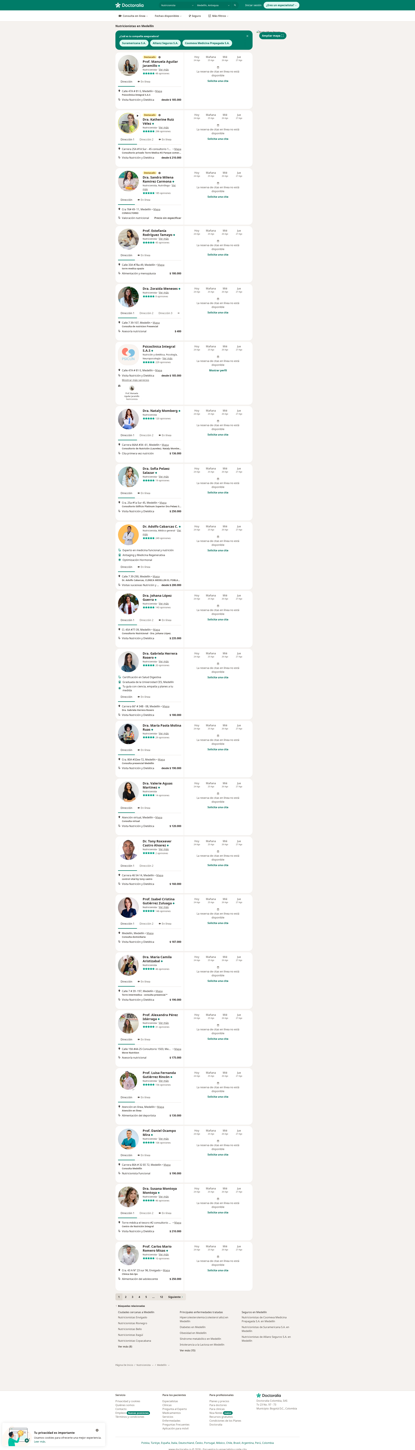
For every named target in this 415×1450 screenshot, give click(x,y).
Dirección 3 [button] (165, 313)
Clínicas (167, 1405)
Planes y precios (219, 1401)
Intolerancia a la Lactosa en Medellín (202, 1344)
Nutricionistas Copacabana (134, 1340)
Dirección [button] (126, 81)
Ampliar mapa (271, 35)
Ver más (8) (125, 1346)
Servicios (167, 1417)
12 (161, 1297)
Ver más (164, 69)
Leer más (39, 1441)
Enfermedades (171, 1420)
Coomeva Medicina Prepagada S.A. (207, 43)
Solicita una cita (218, 81)
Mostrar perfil (218, 370)
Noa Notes (220, 1413)
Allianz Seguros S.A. (165, 43)
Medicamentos (171, 1413)
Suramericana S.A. (134, 43)
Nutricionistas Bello (130, 1329)
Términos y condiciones (129, 1417)
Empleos (132, 1413)
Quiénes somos (125, 1405)
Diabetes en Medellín (193, 1327)
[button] (247, 36)
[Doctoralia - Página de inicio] (135, 5)
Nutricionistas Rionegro (132, 1323)
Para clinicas (217, 1409)
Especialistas (170, 1401)
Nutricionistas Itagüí (130, 1335)
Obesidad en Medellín (193, 1333)
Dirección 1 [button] (127, 139)
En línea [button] (145, 81)
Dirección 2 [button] (146, 139)
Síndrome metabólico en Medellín (200, 1339)
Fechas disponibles (167, 16)
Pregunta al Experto (174, 1409)
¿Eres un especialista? (280, 5)
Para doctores (218, 1405)
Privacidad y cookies (127, 1401)
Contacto (121, 1409)
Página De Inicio (124, 1364)
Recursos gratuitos (221, 1417)
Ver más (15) (187, 1350)
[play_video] (128, 123)
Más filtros (219, 16)
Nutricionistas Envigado (132, 1317)
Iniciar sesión (253, 5)
